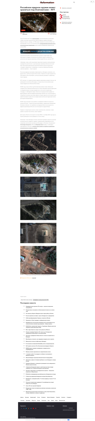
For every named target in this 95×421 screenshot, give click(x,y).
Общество (34, 400)
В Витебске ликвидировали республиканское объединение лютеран (41, 374)
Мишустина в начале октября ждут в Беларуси (36, 341)
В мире (38, 400)
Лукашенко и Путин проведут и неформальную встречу (38, 320)
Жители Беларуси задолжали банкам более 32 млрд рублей (39, 357)
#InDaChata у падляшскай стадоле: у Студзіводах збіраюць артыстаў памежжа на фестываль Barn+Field (41, 327)
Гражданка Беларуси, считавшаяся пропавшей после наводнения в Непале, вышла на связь (40, 364)
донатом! (34, 277)
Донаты (22, 397)
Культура (27, 397)
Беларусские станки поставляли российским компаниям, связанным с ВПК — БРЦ (41, 389)
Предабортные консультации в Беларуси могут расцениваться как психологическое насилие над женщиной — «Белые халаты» (40, 323)
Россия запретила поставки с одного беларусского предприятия (40, 315)
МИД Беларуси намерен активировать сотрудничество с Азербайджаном (38, 349)
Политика (22, 400)
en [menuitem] (93, 1)
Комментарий (33, 397)
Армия (52, 400)
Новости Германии (51, 397)
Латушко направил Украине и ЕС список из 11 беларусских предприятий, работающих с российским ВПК (39, 333)
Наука (56, 400)
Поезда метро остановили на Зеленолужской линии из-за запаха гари (40, 310)
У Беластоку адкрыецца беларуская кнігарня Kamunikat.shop (39, 376)
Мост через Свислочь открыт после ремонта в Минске (38, 329)
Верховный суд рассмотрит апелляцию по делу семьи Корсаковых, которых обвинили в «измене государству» (40, 392)
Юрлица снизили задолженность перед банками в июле (38, 351)
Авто (49, 400)
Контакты (63, 397)
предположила (35, 38)
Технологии (44, 400)
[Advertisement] (38, 287)
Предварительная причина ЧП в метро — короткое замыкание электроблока (39, 307)
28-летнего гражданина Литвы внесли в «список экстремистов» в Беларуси (40, 336)
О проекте (58, 397)
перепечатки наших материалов (69, 409)
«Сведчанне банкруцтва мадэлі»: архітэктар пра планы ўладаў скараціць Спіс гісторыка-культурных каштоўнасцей (39, 368)
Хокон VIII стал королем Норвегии (33, 385)
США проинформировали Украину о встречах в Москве (38, 318)
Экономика (28, 400)
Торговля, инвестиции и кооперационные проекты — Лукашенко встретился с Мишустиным (40, 371)
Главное (23, 30)
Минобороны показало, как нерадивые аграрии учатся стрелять (40, 339)
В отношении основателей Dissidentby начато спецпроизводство (40, 343)
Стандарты (69, 397)
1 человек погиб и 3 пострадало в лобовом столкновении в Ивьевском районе (39, 355)
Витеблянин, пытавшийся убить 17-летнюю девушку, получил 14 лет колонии (41, 379)
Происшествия (62, 400)
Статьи (38, 397)
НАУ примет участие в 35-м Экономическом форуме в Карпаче (40, 345)
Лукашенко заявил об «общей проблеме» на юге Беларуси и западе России (41, 360)
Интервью (43, 397)
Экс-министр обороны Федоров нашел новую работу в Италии (39, 313)
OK (68, 419)
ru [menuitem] (91, 1)
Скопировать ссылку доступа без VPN (40, 299)
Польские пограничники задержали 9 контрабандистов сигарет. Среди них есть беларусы (40, 383)
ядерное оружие (23, 296)
